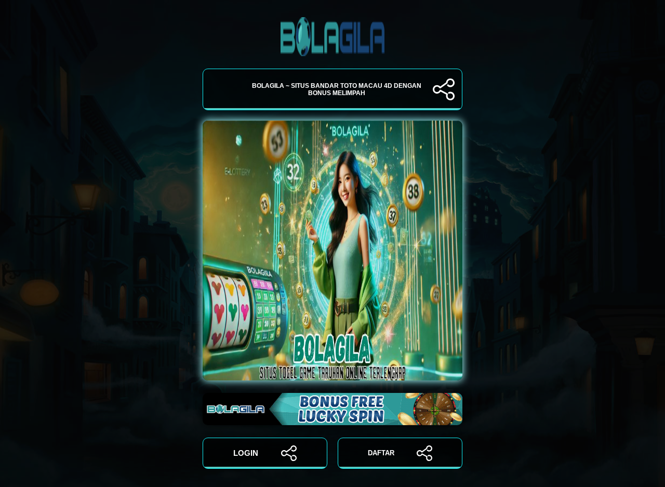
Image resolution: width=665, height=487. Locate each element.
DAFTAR (381, 453)
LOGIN (245, 453)
